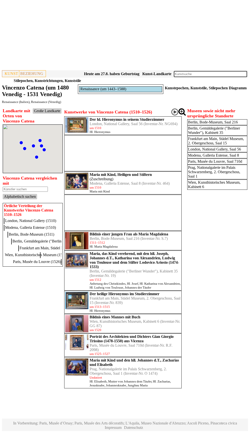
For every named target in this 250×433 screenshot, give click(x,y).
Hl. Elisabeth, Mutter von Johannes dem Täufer (120, 381)
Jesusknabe (97, 385)
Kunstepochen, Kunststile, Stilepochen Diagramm (206, 88)
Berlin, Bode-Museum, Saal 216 (114, 238)
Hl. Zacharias (161, 381)
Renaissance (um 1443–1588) (103, 89)
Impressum (113, 427)
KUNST (11, 73)
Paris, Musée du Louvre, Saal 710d (117, 345)
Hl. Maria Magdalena (104, 246)
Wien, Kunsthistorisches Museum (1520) (36, 255)
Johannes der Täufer (138, 287)
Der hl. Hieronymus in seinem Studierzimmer (127, 119)
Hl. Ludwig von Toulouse (106, 287)
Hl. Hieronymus (100, 132)
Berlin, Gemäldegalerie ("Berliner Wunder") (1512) (52, 241)
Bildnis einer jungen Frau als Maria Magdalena (129, 234)
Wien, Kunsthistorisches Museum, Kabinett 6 (124, 321)
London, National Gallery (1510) (30, 221)
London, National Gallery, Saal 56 (116, 124)
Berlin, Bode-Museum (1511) (31, 234)
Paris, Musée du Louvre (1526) (37, 262)
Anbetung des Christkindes (107, 283)
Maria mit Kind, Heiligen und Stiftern (121, 174)
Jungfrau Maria (138, 385)
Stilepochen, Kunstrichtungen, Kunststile (47, 81)
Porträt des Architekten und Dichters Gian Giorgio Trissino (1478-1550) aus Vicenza (132, 338)
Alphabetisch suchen (20, 196)
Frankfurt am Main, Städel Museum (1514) (53, 248)
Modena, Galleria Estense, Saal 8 (115, 183)
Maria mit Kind (100, 191)
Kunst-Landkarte (156, 74)
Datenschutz (133, 427)
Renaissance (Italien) (16, 102)
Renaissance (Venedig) (46, 102)
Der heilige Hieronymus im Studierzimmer (124, 294)
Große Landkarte (47, 111)
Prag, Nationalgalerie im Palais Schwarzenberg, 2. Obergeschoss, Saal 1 (214, 171)
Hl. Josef (132, 283)
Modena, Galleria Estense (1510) (30, 227)
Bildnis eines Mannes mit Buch (115, 317)
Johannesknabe (116, 385)
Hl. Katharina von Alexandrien (160, 283)
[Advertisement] (125, 36)
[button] (40, 140)
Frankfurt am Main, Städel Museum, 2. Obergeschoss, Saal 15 (216, 141)
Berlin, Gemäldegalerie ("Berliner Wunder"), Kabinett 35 (134, 271)
